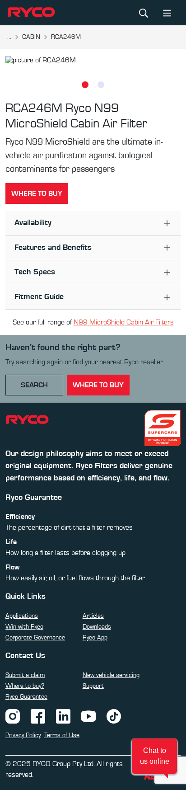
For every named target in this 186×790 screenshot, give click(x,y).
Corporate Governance (35, 638)
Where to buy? (24, 686)
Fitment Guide (39, 297)
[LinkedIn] (63, 715)
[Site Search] (143, 12)
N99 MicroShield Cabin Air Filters (124, 322)
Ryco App (95, 638)
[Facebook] (38, 715)
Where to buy (36, 193)
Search (34, 385)
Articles (93, 616)
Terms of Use (61, 735)
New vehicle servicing (111, 675)
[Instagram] (12, 715)
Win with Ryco (24, 627)
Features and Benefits (53, 248)
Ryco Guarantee (26, 697)
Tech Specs (34, 272)
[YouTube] (88, 715)
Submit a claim (25, 675)
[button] (154, 756)
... (9, 37)
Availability (32, 223)
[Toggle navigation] (167, 12)
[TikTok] (114, 715)
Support (93, 686)
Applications (21, 616)
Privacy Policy (23, 735)
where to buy (98, 385)
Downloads (97, 627)
